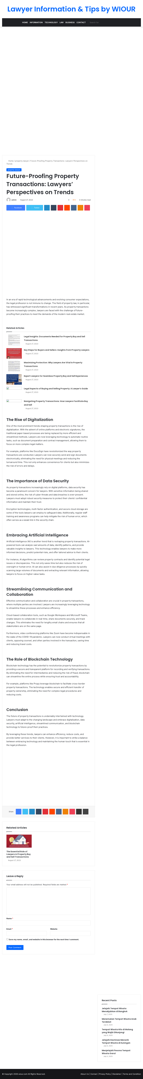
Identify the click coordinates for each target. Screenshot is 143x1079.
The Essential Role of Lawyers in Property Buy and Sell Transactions (18, 854)
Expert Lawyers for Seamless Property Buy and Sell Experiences (56, 376)
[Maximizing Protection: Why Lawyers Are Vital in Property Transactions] (14, 366)
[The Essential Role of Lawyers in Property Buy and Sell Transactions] (19, 842)
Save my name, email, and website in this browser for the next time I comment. (44, 939)
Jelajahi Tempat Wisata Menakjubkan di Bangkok (114, 1010)
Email (9, 929)
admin (13, 200)
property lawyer (22, 161)
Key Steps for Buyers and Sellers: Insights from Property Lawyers (56, 350)
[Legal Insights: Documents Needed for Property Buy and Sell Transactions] (14, 340)
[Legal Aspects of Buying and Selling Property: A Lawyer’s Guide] (14, 392)
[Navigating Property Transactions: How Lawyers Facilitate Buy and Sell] (14, 404)
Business (70, 22)
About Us (85, 1074)
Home (25, 22)
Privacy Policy (105, 1074)
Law (62, 22)
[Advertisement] (71, 49)
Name (9, 918)
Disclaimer (116, 1074)
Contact (81, 22)
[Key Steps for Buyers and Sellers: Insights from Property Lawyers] (14, 353)
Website (53, 929)
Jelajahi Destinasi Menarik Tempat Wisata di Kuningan (116, 1041)
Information (36, 22)
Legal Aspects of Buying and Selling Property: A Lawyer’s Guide (56, 388)
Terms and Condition (132, 1074)
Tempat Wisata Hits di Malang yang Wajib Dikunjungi (117, 1031)
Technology (51, 22)
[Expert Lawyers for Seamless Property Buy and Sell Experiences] (14, 379)
